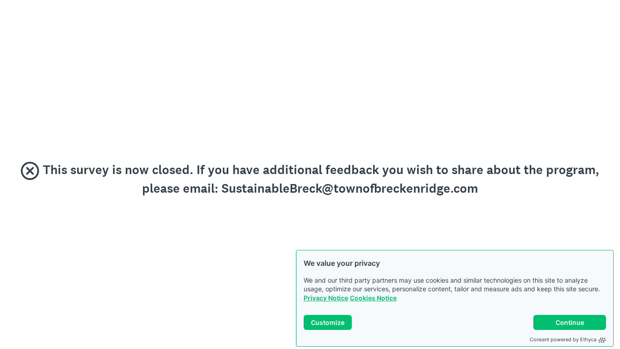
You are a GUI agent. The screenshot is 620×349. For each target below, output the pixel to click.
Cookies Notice (373, 298)
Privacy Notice (326, 298)
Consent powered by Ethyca (563, 339)
